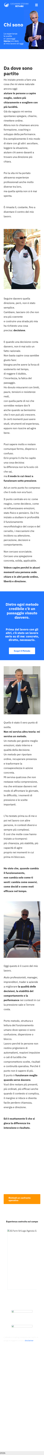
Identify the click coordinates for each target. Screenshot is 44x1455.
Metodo (7, 1408)
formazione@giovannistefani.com (22, 1428)
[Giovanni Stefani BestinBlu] (16, 3)
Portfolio (8, 1412)
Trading (7, 1385)
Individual (9, 1381)
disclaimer (29, 1340)
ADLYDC (30, 1443)
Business (8, 1389)
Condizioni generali (13, 1357)
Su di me (8, 1404)
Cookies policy (11, 1365)
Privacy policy (10, 1361)
